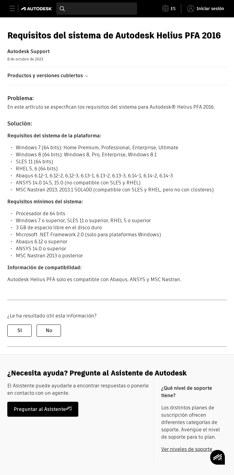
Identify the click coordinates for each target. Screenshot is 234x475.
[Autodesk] (37, 8)
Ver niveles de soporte (186, 449)
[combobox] (96, 8)
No (49, 330)
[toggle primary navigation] (16, 9)
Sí (19, 330)
